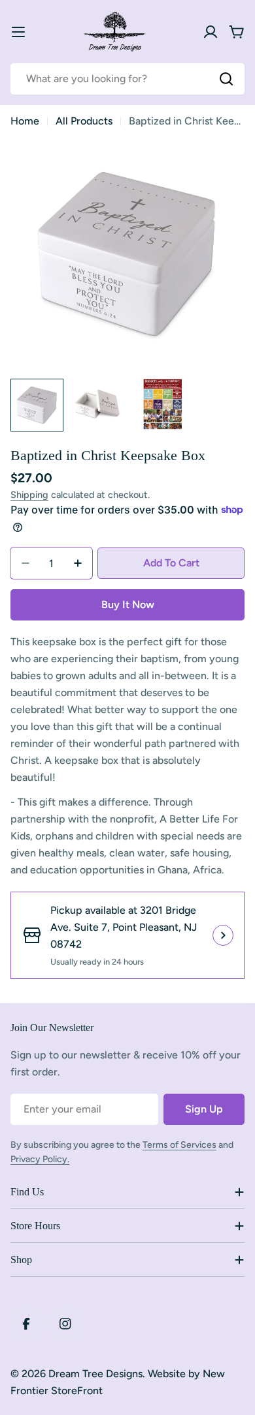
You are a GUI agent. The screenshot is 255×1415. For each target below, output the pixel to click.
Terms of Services (179, 1144)
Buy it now (127, 604)
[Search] (226, 79)
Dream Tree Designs (95, 1373)
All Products (84, 121)
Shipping (29, 495)
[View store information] (222, 935)
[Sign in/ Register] (210, 32)
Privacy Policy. (39, 1159)
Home (24, 121)
